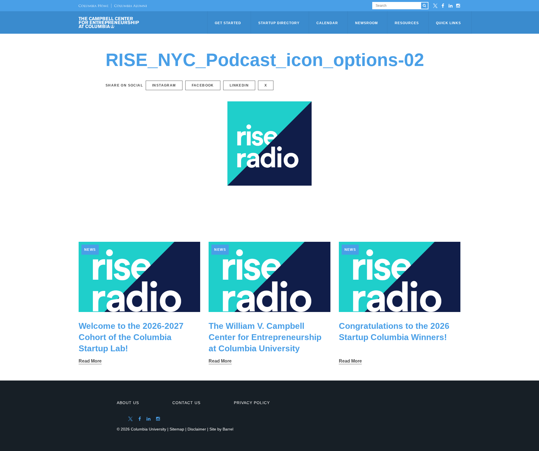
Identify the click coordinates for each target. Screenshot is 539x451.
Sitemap (177, 429)
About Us (128, 403)
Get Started (228, 23)
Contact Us (186, 403)
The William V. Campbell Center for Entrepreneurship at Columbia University (265, 337)
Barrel (228, 429)
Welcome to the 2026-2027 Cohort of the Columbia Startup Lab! (131, 337)
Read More (90, 361)
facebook (203, 85)
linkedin (239, 85)
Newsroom (366, 23)
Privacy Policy (252, 403)
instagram (164, 85)
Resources (407, 23)
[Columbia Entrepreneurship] (143, 22)
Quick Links (448, 23)
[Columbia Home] (93, 5)
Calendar (327, 23)
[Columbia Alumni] (129, 5)
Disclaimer (197, 429)
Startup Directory (279, 23)
